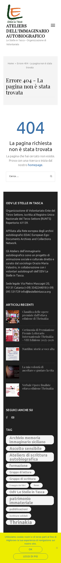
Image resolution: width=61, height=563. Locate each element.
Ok (30, 549)
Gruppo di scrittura (22, 478)
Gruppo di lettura (20, 472)
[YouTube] (12, 417)
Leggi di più (30, 556)
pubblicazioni (18, 509)
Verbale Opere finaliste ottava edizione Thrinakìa (38, 386)
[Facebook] (7, 417)
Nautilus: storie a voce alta (38, 349)
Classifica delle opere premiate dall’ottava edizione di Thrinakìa (35, 315)
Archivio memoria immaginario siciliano (27, 440)
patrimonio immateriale (21, 500)
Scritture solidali (18, 516)
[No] (56, 547)
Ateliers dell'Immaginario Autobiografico (27, 30)
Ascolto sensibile (25, 448)
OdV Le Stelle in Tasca (26, 492)
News (36, 485)
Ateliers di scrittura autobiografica (28, 457)
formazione (18, 465)
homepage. (35, 165)
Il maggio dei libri (17, 485)
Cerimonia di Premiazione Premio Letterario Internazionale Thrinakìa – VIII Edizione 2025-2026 (38, 335)
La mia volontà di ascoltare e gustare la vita (38, 368)
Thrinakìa (20, 522)
